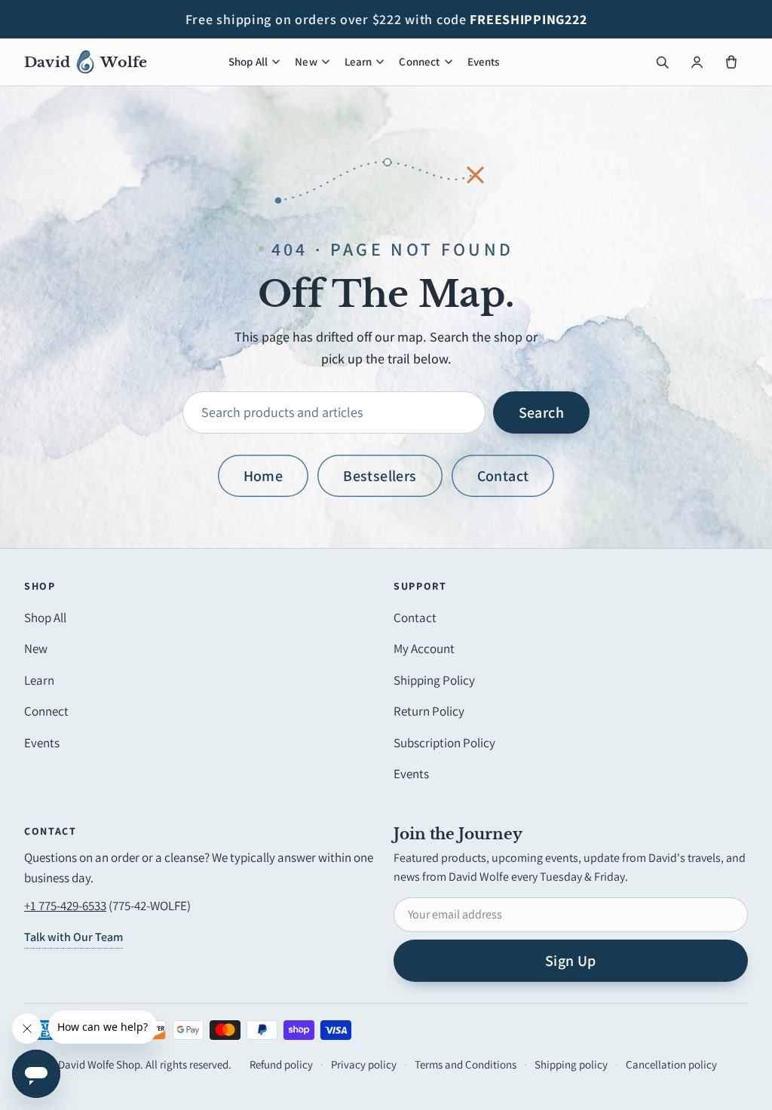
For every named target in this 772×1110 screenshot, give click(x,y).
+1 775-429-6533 (65, 905)
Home (263, 476)
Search (541, 412)
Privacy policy (364, 1064)
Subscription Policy (444, 742)
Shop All (248, 61)
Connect (419, 61)
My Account (424, 648)
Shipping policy (571, 1064)
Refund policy (281, 1064)
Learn (358, 61)
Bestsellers (379, 476)
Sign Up (570, 960)
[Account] (696, 61)
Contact (503, 476)
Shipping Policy (434, 680)
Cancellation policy (671, 1064)
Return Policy (429, 711)
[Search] (662, 61)
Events (483, 61)
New (306, 61)
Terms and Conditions (465, 1064)
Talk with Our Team (73, 937)
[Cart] (731, 61)
